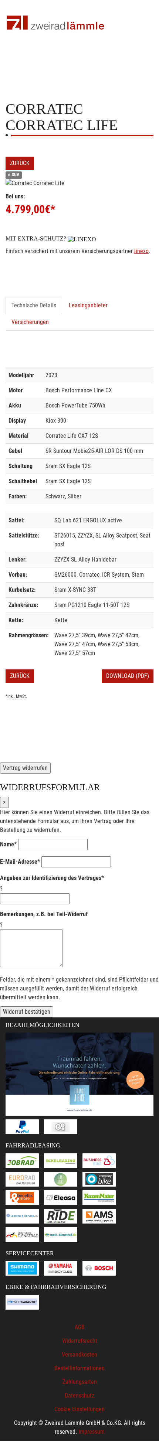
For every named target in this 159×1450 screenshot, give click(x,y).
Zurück (20, 163)
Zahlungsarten (79, 1381)
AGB (80, 1327)
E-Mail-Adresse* (20, 861)
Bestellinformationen (79, 1368)
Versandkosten (79, 1354)
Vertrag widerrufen (25, 767)
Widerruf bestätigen (26, 1011)
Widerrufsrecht (79, 1340)
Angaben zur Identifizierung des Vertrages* (52, 877)
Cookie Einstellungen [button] (79, 1409)
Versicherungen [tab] (30, 321)
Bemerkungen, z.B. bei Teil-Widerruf (44, 914)
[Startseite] (55, 23)
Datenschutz (79, 1395)
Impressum (91, 1431)
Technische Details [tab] (33, 305)
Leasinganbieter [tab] (88, 305)
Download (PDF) (127, 675)
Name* (8, 844)
